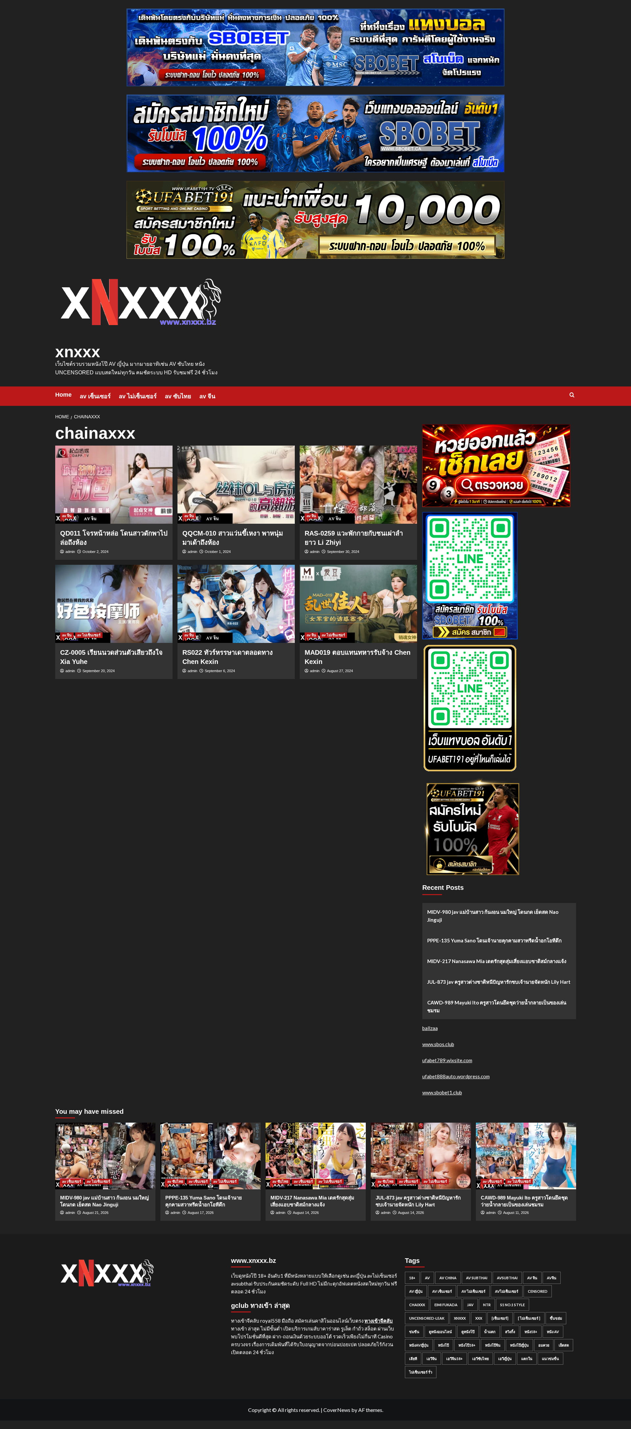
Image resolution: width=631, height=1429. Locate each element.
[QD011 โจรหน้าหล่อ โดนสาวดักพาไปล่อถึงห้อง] (114, 485)
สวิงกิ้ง (510, 1332)
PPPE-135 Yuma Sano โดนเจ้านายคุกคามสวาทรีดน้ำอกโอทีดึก (494, 940)
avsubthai (507, 1278)
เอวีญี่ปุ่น (505, 1358)
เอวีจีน (432, 1358)
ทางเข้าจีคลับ (378, 1321)
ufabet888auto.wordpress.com (456, 1076)
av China (447, 1278)
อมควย (543, 1345)
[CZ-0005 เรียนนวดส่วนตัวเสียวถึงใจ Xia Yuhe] (114, 604)
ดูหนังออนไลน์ (440, 1332)
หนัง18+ (531, 1332)
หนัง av (553, 1332)
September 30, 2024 (343, 552)
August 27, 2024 (340, 671)
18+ (412, 1278)
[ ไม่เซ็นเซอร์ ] (529, 1318)
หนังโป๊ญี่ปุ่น (519, 1345)
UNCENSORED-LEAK (426, 1318)
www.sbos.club (438, 1044)
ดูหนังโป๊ (468, 1332)
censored (538, 1291)
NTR (487, 1305)
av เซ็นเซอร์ (95, 396)
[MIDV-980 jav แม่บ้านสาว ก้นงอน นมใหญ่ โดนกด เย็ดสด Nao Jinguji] (105, 1156)
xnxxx (77, 352)
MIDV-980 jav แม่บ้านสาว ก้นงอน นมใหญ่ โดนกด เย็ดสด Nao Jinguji (492, 916)
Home (63, 394)
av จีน (207, 396)
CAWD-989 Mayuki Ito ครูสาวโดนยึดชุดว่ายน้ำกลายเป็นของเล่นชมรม (496, 1006)
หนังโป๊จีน (493, 1345)
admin (70, 552)
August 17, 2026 (201, 1213)
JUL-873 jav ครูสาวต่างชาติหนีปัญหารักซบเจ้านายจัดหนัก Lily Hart (499, 982)
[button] (572, 395)
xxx (478, 1318)
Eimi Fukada (445, 1305)
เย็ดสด (564, 1345)
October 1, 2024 (218, 552)
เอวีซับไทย (480, 1358)
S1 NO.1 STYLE (512, 1305)
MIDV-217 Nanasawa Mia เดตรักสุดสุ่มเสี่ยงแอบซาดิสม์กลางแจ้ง (496, 961)
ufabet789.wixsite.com (447, 1060)
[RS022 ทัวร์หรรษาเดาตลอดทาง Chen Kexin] (236, 604)
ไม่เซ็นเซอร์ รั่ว (420, 1372)
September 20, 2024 (98, 671)
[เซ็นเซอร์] (500, 1318)
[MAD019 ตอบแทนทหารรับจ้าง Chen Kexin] (358, 604)
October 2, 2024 (95, 552)
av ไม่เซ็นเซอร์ (138, 396)
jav (470, 1305)
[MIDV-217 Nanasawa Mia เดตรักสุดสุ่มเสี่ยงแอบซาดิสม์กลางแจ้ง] (316, 1156)
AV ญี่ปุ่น (416, 1291)
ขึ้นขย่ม (556, 1318)
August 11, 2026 (516, 1213)
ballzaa (430, 1028)
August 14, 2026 (306, 1213)
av (427, 1278)
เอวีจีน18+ (454, 1358)
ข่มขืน (414, 1332)
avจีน (551, 1278)
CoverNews (336, 1410)
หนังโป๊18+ (467, 1345)
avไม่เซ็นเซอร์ (506, 1291)
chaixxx (417, 1305)
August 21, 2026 (95, 1213)
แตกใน (526, 1358)
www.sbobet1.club (442, 1092)
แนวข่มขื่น (550, 1358)
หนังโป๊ (443, 1345)
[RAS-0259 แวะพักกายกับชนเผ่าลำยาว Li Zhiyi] (358, 485)
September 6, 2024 (220, 671)
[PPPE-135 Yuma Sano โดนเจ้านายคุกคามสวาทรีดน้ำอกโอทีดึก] (210, 1156)
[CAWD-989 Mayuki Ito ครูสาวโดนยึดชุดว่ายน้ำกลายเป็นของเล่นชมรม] (526, 1156)
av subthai (476, 1278)
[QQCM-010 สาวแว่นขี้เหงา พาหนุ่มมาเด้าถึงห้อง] (236, 485)
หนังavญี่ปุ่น (419, 1345)
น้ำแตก (490, 1332)
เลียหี (413, 1358)
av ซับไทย (178, 396)
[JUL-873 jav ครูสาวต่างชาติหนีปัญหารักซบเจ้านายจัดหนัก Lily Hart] (421, 1156)
